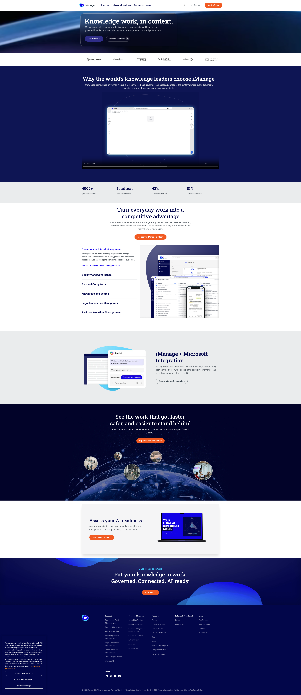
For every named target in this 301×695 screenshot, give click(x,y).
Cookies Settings (24, 686)
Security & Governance (113, 627)
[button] (115, 367)
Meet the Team (204, 624)
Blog (153, 637)
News (154, 641)
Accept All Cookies (24, 673)
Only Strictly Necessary (24, 679)
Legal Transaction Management (112, 644)
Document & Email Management (112, 621)
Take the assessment (101, 537)
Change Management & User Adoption (138, 630)
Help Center (195, 5)
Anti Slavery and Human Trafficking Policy (188, 690)
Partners (155, 620)
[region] (24, 664)
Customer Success (136, 636)
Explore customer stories (150, 441)
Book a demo (150, 592)
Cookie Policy (141, 690)
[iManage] (87, 5)
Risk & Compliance (112, 631)
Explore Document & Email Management (99, 266)
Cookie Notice (35, 666)
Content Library (158, 629)
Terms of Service (117, 690)
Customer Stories (158, 624)
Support (132, 644)
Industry (178, 620)
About (148, 5)
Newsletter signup (159, 654)
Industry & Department (121, 5)
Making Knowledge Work (161, 645)
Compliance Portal (159, 650)
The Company (204, 620)
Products (105, 5)
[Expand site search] (184, 5)
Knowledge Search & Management (113, 637)
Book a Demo (213, 5)
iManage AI (109, 661)
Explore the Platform (117, 39)
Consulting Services (136, 620)
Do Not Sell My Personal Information (159, 690)
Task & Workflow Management (111, 651)
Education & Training (136, 624)
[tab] (109, 257)
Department (180, 624)
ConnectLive (133, 648)
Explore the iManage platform (150, 237)
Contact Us (203, 633)
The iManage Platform (113, 657)
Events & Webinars (159, 633)
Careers (202, 629)
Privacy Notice (130, 690)
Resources (139, 5)
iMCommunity (134, 640)
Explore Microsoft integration (172, 381)
